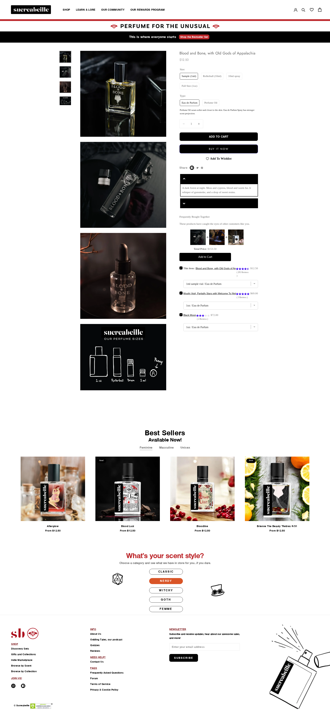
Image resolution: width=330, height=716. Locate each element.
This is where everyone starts (152, 37)
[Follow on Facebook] (23, 686)
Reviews (95, 651)
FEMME (166, 609)
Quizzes (95, 645)
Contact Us (96, 661)
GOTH (166, 599)
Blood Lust (127, 526)
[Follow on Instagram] (13, 686)
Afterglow (53, 526)
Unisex (185, 447)
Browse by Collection (24, 671)
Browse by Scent (21, 665)
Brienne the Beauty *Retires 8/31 (277, 526)
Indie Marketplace (21, 660)
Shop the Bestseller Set (194, 37)
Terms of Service (100, 684)
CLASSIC (166, 571)
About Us (95, 634)
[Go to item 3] (65, 87)
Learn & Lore (85, 9)
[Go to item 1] (65, 57)
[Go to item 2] (65, 72)
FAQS (93, 668)
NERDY (166, 581)
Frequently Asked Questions (106, 672)
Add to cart (218, 136)
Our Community (113, 9)
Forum (94, 678)
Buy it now (219, 149)
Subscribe (183, 657)
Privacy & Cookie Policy (104, 689)
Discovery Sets (20, 648)
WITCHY (166, 590)
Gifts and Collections (23, 654)
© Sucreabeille (21, 705)
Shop (66, 9)
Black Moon (189, 315)
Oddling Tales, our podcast (106, 639)
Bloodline (202, 526)
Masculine (166, 447)
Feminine (146, 447)
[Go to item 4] (65, 101)
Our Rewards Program (147, 9)
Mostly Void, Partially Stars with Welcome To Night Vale (213, 293)
